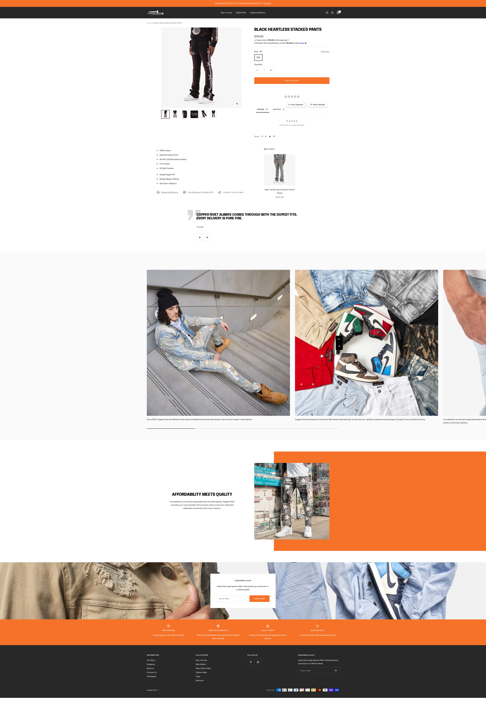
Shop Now (267, 3)
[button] (291, 40)
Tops (198, 676)
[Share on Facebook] (262, 136)
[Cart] (338, 12)
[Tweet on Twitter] (270, 136)
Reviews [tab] (260, 109)
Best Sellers (201, 664)
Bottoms (200, 680)
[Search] (327, 13)
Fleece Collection (257, 12)
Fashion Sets (201, 672)
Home (149, 23)
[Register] (336, 670)
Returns (150, 668)
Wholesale (151, 676)
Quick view (279, 197)
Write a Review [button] (319, 104)
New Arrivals (226, 12)
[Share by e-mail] (274, 136)
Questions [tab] (277, 109)
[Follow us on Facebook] (250, 662)
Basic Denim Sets (203, 668)
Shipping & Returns (169, 192)
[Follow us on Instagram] (257, 662)
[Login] (332, 13)
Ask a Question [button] (297, 104)
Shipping (151, 664)
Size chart (325, 51)
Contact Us (152, 672)
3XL (258, 57)
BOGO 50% (241, 12)
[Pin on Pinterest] (265, 136)
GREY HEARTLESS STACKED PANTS (280, 190)
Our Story (151, 660)
